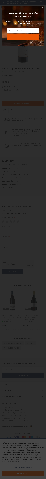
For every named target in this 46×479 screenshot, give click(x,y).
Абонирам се (23, 37)
